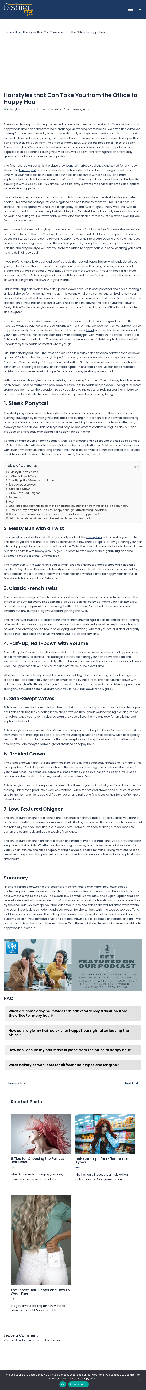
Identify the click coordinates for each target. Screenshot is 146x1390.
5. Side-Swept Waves (22, 484)
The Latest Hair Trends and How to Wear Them (40, 1292)
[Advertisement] (73, 63)
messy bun (94, 537)
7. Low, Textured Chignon (24, 493)
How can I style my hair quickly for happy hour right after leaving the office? (58, 510)
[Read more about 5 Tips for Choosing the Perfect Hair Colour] (41, 1134)
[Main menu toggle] (130, 9)
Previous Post (15, 1083)
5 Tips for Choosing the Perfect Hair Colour (37, 1160)
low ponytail (27, 170)
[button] (140, 9)
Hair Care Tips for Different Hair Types (102, 1160)
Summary (15, 497)
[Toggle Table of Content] (134, 466)
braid (90, 330)
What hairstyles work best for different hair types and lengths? (50, 518)
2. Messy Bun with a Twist (24, 472)
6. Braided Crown (19, 489)
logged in (28, 1340)
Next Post (133, 1083)
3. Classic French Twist (23, 476)
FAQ (11, 501)
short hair (63, 450)
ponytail (72, 166)
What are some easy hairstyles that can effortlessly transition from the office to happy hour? (68, 506)
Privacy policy (78, 1384)
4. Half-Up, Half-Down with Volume (31, 480)
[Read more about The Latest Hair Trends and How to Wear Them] (41, 1240)
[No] (141, 1380)
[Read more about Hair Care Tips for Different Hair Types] (105, 1134)
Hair (13, 1167)
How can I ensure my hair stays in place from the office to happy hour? (54, 514)
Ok (63, 1384)
